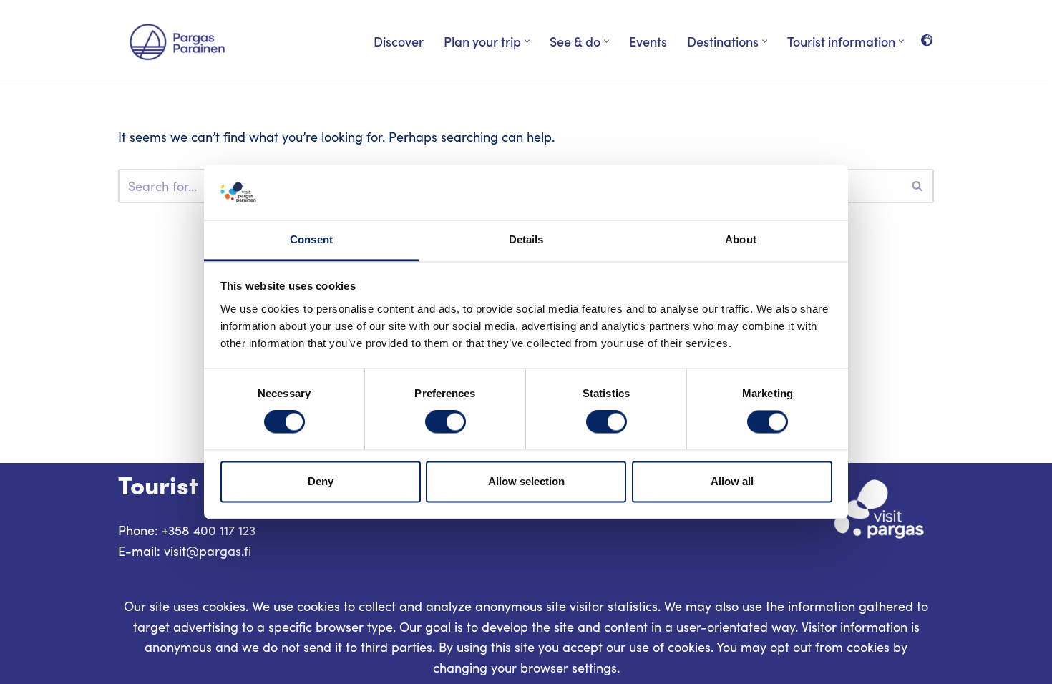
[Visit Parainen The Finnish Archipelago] (177, 42)
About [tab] (740, 239)
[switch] (445, 422)
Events (648, 41)
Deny (320, 481)
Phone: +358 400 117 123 (186, 530)
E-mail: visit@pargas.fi (184, 551)
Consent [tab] (311, 239)
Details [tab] (526, 239)
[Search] (918, 186)
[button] (527, 41)
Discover (399, 41)
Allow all (732, 481)
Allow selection (526, 481)
